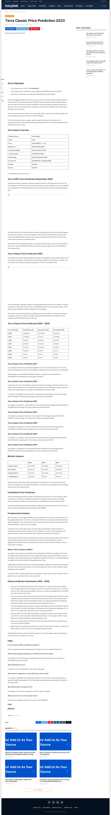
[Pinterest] (2, 96)
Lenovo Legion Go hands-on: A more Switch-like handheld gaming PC (95, 71)
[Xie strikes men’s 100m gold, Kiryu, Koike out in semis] (80, 35)
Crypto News (31, 6)
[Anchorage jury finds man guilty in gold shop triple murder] (80, 63)
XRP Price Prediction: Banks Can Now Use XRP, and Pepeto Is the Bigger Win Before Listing (20, 753)
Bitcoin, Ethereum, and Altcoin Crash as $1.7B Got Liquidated (54, 753)
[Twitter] (2, 88)
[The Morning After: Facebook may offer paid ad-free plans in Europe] (80, 53)
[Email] (2, 100)
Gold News (79, 6)
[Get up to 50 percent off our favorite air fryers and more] (80, 44)
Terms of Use (33, 1)
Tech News (42, 6)
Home (23, 6)
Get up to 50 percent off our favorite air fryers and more (94, 43)
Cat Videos (89, 6)
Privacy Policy (24, 1)
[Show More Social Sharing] (42, 28)
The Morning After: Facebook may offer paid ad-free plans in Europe (95, 52)
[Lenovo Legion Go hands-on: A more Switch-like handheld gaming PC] (80, 72)
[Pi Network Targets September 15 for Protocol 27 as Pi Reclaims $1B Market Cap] (55, 768)
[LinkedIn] (2, 92)
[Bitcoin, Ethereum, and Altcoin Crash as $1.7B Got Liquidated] (55, 741)
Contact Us (8, 1)
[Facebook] (2, 83)
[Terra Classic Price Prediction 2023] (38, 54)
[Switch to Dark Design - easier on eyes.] (103, 6)
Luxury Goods (68, 6)
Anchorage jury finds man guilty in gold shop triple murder (96, 62)
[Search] (105, 6)
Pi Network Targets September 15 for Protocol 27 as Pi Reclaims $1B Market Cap (55, 780)
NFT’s (59, 6)
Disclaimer (16, 1)
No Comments (20, 24)
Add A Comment (38, 790)
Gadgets (52, 6)
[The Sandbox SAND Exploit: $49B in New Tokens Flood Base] (21, 768)
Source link (15, 715)
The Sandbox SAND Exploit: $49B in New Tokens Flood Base (18, 780)
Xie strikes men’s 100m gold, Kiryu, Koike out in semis (95, 34)
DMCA (40, 1)
